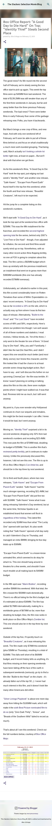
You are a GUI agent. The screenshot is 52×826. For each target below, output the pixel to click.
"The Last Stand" (22, 319)
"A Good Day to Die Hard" (29, 218)
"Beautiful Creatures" (13, 641)
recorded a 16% (20, 306)
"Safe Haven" (18, 482)
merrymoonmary (32, 813)
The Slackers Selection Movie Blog (24, 4)
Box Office (8, 777)
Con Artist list (32, 465)
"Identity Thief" (21, 429)
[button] (4, 42)
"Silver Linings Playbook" (15, 699)
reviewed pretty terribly (13, 452)
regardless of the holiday (14, 518)
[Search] (48, 4)
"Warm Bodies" (29, 584)
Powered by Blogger (27, 808)
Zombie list (39, 619)
